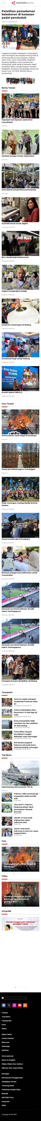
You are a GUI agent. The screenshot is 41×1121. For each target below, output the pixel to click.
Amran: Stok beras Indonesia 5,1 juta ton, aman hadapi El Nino (26, 831)
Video (5, 876)
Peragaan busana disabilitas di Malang (19, 681)
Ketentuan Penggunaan (12, 1078)
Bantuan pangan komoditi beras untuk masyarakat (19, 574)
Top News (6, 755)
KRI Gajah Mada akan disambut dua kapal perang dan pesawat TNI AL (18, 785)
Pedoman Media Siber (11, 1090)
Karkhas (5, 1050)
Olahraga (6, 1046)
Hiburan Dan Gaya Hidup (12, 1068)
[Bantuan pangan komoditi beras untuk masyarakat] (20, 559)
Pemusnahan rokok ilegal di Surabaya (19, 435)
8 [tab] (29, 908)
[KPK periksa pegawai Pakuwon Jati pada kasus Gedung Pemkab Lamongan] (7, 746)
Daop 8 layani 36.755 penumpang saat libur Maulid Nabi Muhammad (19, 256)
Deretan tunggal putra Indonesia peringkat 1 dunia (20, 979)
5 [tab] (27, 873)
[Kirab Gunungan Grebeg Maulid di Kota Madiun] (20, 489)
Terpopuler (7, 692)
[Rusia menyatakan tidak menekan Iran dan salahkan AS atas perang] (7, 724)
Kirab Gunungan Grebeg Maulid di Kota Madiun (19, 504)
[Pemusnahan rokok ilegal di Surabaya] (20, 422)
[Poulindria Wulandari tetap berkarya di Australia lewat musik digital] (20, 209)
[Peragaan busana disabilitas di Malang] (20, 667)
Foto (4, 841)
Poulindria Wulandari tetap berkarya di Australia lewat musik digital (20, 222)
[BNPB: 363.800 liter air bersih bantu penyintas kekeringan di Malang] (20, 311)
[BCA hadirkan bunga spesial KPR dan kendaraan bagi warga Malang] (20, 345)
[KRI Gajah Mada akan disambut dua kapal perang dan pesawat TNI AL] (20, 773)
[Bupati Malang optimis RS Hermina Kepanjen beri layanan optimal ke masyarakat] (20, 106)
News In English (8, 1060)
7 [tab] (25, 908)
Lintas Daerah (8, 1038)
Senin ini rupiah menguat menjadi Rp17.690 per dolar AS (25, 701)
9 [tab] (32, 908)
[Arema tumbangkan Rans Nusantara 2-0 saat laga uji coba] (7, 713)
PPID (4, 1105)
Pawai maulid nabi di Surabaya (16, 539)
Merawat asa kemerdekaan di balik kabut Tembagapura (18, 610)
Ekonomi (5, 1042)
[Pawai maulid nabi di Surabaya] (20, 525)
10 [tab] (36, 908)
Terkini (5, 1013)
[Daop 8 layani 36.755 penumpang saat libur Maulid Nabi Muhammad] (20, 243)
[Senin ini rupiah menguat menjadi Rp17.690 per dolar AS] (7, 702)
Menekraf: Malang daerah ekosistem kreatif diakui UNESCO (18, 391)
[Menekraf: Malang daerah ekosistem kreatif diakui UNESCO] (20, 378)
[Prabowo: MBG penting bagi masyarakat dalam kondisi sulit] (7, 797)
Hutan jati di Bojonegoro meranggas (18, 469)
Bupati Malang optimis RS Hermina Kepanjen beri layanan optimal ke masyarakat (18, 119)
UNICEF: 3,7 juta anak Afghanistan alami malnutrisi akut (23, 820)
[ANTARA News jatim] (22, 3)
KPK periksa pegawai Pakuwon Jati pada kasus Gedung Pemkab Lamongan (26, 745)
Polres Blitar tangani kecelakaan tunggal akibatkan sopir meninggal (25, 734)
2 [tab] (17, 873)
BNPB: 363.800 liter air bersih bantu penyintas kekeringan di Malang (18, 323)
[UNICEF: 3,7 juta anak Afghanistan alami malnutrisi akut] (7, 821)
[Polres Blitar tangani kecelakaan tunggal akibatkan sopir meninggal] (7, 735)
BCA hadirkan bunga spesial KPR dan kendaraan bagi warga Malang (19, 357)
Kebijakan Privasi (9, 1082)
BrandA (5, 1094)
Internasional (7, 1056)
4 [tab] (24, 873)
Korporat (5, 1101)
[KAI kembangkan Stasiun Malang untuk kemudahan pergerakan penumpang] (20, 176)
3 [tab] (20, 873)
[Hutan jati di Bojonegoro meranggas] (20, 455)
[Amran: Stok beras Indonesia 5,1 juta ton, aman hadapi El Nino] (7, 832)
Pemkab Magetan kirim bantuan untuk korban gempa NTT (17, 899)
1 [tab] (14, 873)
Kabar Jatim (7, 1034)
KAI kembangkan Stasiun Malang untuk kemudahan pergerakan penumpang (20, 188)
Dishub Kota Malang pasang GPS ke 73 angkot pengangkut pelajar (19, 290)
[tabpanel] (20, 859)
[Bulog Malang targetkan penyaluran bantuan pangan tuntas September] (20, 142)
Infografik (6, 911)
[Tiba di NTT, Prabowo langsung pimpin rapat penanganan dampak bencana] (7, 808)
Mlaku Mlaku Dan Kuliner (12, 1064)
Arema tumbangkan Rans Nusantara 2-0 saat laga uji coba (25, 712)
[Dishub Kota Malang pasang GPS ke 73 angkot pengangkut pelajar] (20, 277)
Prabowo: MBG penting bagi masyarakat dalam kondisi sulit (26, 796)
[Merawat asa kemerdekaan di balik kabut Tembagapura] (20, 595)
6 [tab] (22, 908)
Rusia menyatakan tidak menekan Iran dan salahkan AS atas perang (26, 723)
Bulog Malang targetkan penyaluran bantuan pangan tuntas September (18, 154)
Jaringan (5, 1074)
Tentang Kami (8, 1086)
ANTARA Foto (8, 1098)
